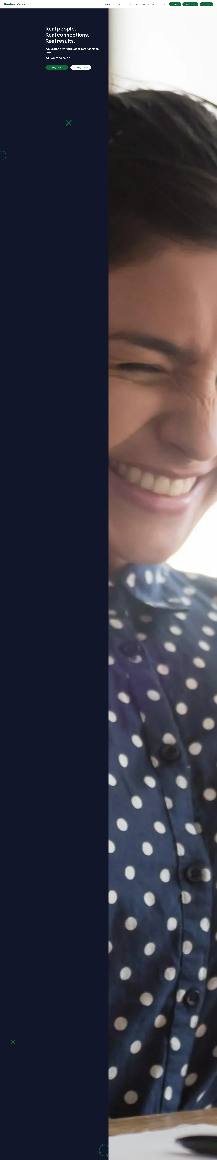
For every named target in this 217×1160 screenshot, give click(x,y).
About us (107, 4)
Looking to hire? (81, 67)
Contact (163, 4)
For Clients (118, 4)
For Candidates (132, 4)
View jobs (145, 4)
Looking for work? (57, 67)
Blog (154, 4)
